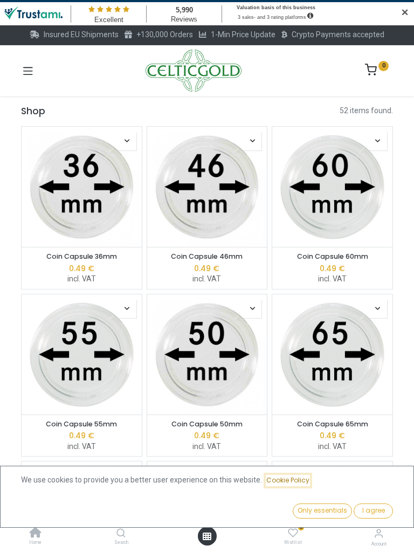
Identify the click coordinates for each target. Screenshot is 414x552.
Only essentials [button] (322, 510)
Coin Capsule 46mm (207, 256)
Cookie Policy (287, 480)
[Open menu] (207, 536)
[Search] (121, 533)
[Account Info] (379, 533)
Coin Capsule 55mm (81, 424)
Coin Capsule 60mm (332, 256)
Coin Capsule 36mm (81, 256)
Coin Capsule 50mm (207, 424)
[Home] (36, 533)
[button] (127, 141)
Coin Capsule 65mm (332, 424)
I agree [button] (373, 510)
